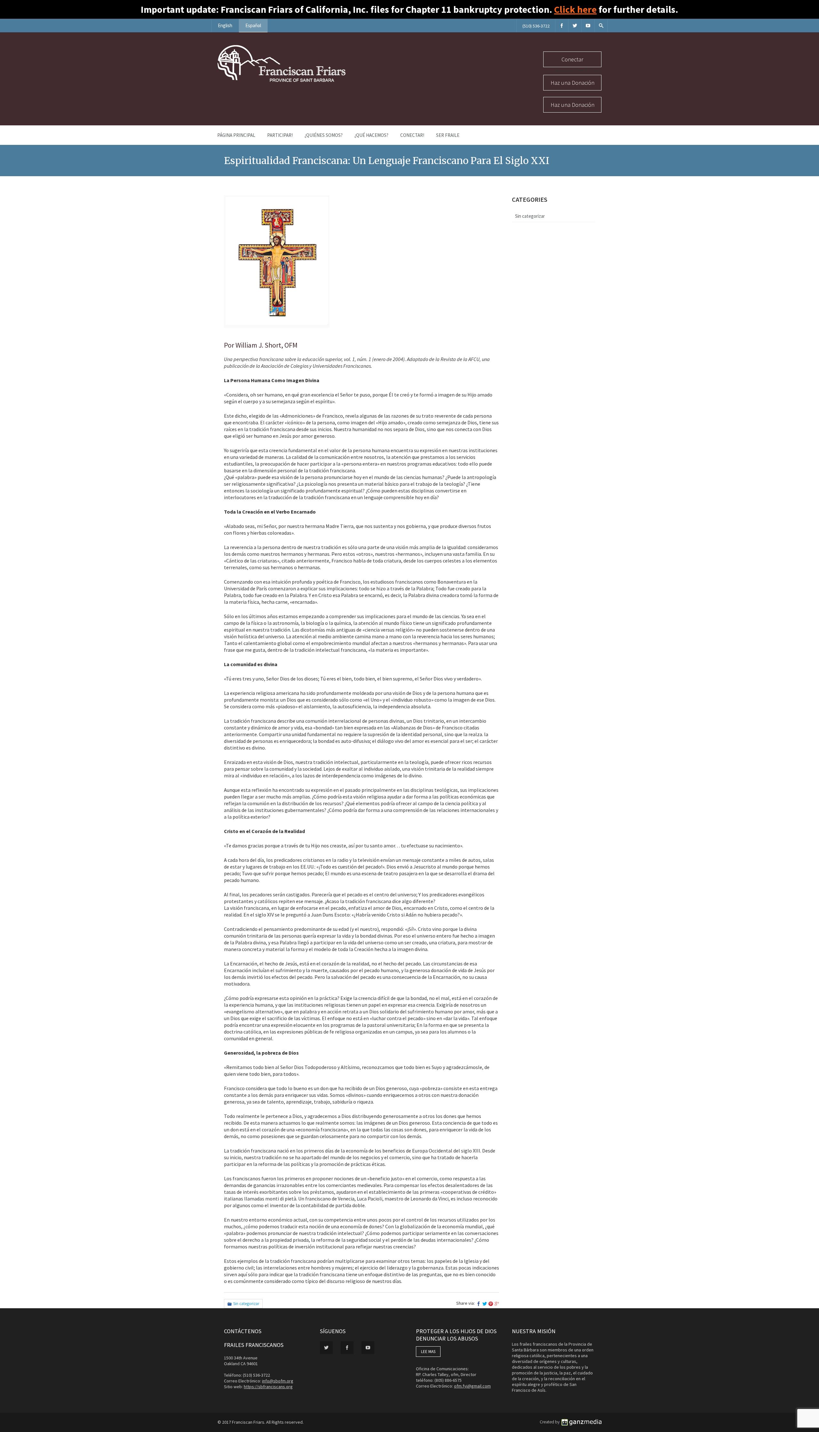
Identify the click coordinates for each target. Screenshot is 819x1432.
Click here (575, 9)
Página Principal (236, 135)
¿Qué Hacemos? (371, 135)
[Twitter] (575, 25)
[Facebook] (561, 25)
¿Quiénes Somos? (324, 135)
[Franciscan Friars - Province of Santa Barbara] (282, 80)
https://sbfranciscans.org (268, 1386)
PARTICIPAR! (280, 135)
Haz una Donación (572, 82)
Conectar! (412, 135)
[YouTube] (588, 25)
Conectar (572, 59)
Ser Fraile (447, 135)
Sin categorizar (246, 1303)
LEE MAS (428, 1351)
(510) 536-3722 (536, 26)
